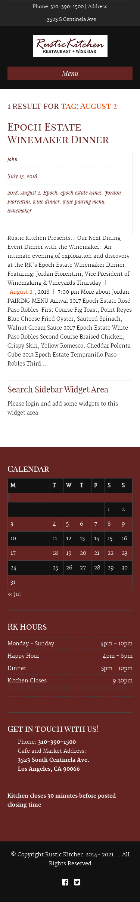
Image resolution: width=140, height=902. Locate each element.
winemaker (19, 210)
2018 (12, 192)
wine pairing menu (84, 201)
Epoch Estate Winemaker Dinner (58, 133)
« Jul (14, 594)
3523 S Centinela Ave (71, 19)
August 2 (30, 192)
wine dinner (46, 201)
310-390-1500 (66, 7)
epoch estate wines (81, 192)
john (12, 159)
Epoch (50, 192)
